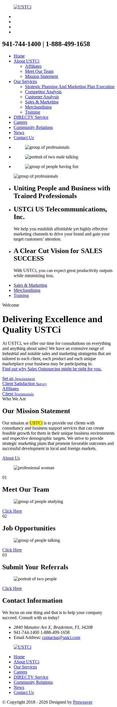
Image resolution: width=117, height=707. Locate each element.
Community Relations (33, 127)
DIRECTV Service (31, 117)
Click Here (12, 511)
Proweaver (82, 702)
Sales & (30, 285)
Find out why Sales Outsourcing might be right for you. (52, 368)
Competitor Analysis (43, 91)
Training (32, 112)
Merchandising (38, 107)
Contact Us (24, 137)
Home (19, 56)
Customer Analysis (42, 96)
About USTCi (26, 61)
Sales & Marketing (41, 101)
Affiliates (33, 66)
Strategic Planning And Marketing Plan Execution (69, 86)
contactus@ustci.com (61, 637)
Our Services (25, 81)
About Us (11, 458)
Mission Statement (41, 76)
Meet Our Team (39, 71)
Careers (20, 122)
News (19, 132)
